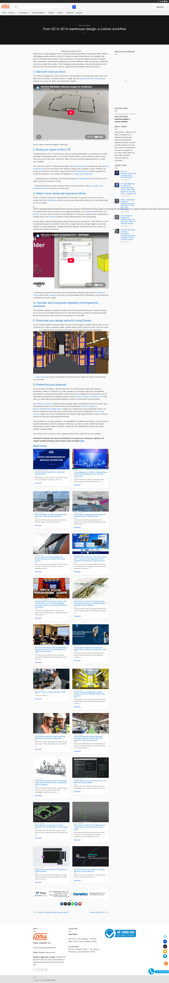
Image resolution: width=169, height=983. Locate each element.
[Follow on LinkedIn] (164, 1)
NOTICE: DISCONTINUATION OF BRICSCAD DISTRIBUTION (128, 174)
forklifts (99, 293)
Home (4, 13)
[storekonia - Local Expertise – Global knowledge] (5, 6)
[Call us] (72, 904)
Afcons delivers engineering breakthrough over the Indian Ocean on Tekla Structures (128, 219)
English (159, 7)
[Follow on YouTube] (166, 1)
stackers (52, 295)
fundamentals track (84, 179)
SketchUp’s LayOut (44, 404)
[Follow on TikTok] (160, 1)
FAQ (34, 977)
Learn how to (41, 377)
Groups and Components (83, 174)
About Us (12, 13)
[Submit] (74, 7)
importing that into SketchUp (91, 78)
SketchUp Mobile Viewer (52, 409)
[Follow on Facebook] (158, 1)
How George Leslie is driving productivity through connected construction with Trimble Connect (128, 234)
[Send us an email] (162, 1)
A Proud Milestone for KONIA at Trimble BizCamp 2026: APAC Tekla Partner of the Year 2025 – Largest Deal (128, 188)
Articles (60, 13)
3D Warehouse (80, 171)
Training (50, 13)
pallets (90, 211)
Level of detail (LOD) (98, 912)
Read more (38, 483)
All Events (79, 13)
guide (82, 441)
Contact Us (70, 13)
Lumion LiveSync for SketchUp (88, 396)
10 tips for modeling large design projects (52, 912)
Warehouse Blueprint (78, 166)
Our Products (23, 13)
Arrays (50, 217)
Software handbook (38, 13)
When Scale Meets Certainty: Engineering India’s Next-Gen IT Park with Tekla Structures (128, 204)
